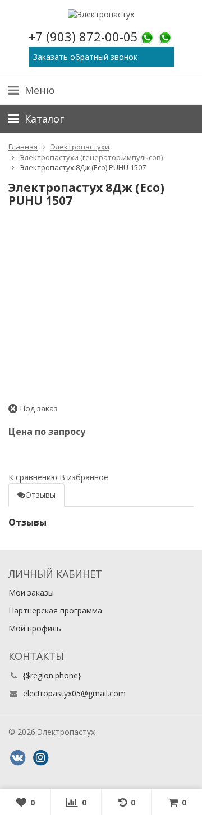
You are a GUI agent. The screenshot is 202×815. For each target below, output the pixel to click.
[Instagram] (40, 758)
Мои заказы (31, 592)
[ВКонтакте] (17, 758)
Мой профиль (34, 628)
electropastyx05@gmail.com (74, 693)
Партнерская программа (55, 610)
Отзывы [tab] (40, 494)
